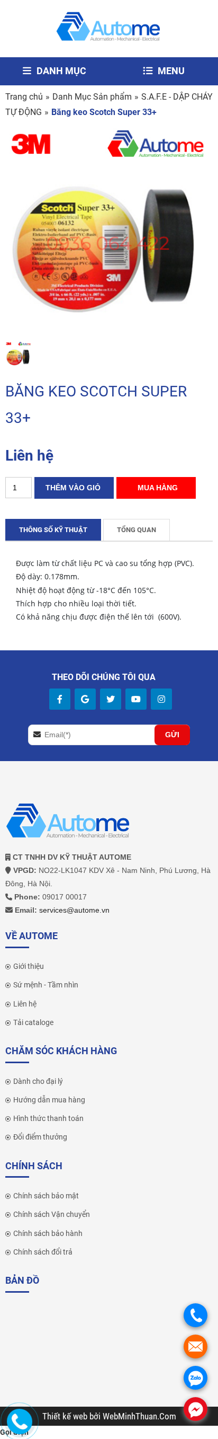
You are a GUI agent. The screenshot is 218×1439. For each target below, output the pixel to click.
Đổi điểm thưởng (40, 1137)
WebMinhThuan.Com (139, 1416)
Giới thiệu (28, 966)
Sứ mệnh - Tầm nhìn (45, 985)
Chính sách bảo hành (48, 1233)
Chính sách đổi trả (42, 1252)
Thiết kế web (65, 1416)
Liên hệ (25, 1004)
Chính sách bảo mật (46, 1195)
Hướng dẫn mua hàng (49, 1100)
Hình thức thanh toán (48, 1118)
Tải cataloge (33, 1022)
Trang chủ (24, 97)
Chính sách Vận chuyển (51, 1214)
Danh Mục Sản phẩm (92, 97)
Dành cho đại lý (38, 1081)
